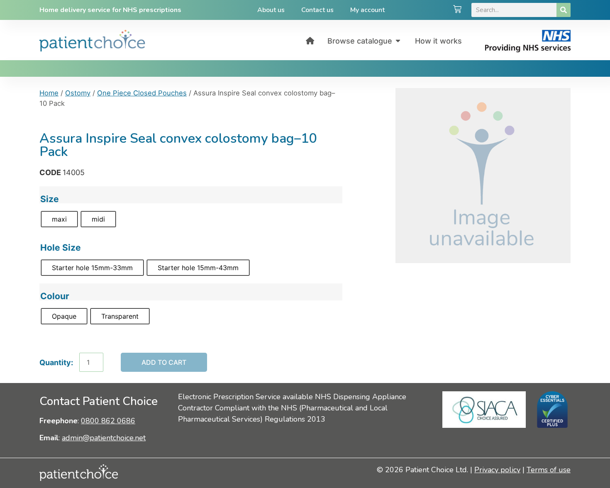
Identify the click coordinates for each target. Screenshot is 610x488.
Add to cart (164, 362)
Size (49, 199)
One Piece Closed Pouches (142, 93)
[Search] (563, 10)
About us (271, 10)
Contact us (317, 10)
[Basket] (457, 10)
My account (367, 10)
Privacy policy (497, 470)
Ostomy (77, 93)
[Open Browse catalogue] (398, 40)
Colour (54, 296)
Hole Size (60, 247)
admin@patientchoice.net (104, 438)
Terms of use (549, 470)
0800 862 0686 (108, 421)
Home (49, 93)
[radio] (59, 219)
